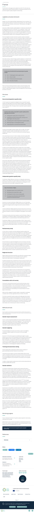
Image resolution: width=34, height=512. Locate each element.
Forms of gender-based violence (7, 474)
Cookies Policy (27, 494)
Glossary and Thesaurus (6, 476)
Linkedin (19, 472)
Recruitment (21, 459)
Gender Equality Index (6, 475)
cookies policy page (19, 503)
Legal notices (13, 494)
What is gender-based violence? (7, 473)
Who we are (21, 458)
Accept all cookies (12, 506)
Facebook (23, 472)
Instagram (25, 472)
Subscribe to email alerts (6, 456)
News (20, 460)
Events (20, 461)
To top (16, 500)
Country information (6, 2)
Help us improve (22, 480)
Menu (32, 511)
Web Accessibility (6, 494)
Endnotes (6, 439)
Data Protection (20, 494)
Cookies (31, 453)
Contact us (4, 462)
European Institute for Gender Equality (3, 510)
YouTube (21, 472)
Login (4, 496)
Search (29, 511)
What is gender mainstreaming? (7, 472)
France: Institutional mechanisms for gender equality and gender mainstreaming (15, 428)
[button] (5, 450)
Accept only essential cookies (21, 506)
